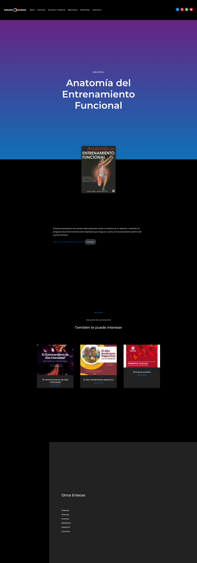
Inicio (32, 10)
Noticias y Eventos (56, 10)
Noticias (65, 515)
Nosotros (85, 10)
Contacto (96, 10)
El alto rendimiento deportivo (98, 379)
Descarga (90, 242)
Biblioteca (73, 10)
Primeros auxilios (142, 372)
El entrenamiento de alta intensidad (55, 380)
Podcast (41, 10)
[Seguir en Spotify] (186, 9)
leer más (55, 385)
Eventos (65, 519)
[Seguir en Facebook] (177, 9)
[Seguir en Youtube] (191, 9)
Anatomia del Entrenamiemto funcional (68, 242)
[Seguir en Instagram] (182, 9)
